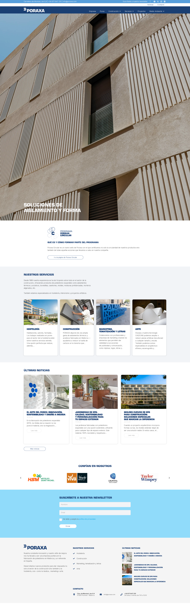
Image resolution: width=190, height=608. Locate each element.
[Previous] (21, 478)
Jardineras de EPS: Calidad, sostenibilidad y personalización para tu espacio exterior (148, 567)
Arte (138, 329)
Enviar (68, 526)
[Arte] (149, 312)
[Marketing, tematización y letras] (113, 312)
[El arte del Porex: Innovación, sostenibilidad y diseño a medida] (46, 392)
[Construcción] (77, 312)
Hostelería (33, 329)
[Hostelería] (41, 312)
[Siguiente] (169, 478)
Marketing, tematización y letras (89, 564)
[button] (120, 11)
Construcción (71, 329)
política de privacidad (87, 519)
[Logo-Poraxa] (34, 10)
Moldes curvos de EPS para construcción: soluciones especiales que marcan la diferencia (150, 579)
